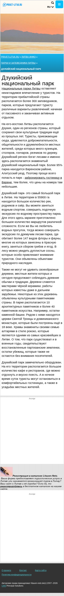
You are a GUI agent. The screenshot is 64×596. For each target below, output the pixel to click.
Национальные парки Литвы (21, 88)
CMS (4, 586)
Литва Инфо (28, 57)
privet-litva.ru (10, 57)
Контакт (23, 570)
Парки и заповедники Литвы (18, 63)
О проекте (6, 570)
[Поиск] (52, 2)
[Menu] (59, 4)
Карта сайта (40, 570)
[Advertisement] (32, 432)
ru (49, 7)
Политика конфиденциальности (17, 574)
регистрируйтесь (11, 486)
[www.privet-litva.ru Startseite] (12, 4)
